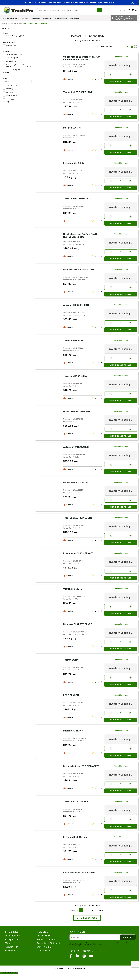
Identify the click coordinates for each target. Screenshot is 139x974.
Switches (9, 61)
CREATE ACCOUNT (61, 18)
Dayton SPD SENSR (73, 730)
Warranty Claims (45, 947)
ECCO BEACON (71, 695)
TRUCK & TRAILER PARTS (10, 18)
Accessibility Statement (48, 943)
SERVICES (25, 18)
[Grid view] (135, 46)
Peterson (9, 89)
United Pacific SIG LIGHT (75, 482)
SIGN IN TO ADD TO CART (120, 81)
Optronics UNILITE (72, 589)
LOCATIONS (36, 18)
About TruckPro (12, 936)
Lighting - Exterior (11, 54)
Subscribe (128, 937)
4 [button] (92, 910)
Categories (6, 51)
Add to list (98, 79)
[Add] (130, 74)
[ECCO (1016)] (4, 99)
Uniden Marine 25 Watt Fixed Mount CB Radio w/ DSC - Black (81, 58)
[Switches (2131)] (4, 61)
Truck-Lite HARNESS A (75, 376)
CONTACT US (74, 18)
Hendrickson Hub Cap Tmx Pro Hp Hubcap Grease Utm (80, 235)
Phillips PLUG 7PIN (72, 127)
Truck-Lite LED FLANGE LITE (77, 518)
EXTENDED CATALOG (87, 918)
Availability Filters (9, 42)
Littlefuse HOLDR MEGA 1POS (78, 269)
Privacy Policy (43, 936)
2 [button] (84, 910)
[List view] (132, 46)
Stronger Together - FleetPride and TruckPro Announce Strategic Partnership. (69, 2)
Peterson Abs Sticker (74, 163)
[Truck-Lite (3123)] (4, 85)
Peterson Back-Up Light (75, 837)
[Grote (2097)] (4, 92)
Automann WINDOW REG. (76, 447)
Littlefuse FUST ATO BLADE (77, 624)
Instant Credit (11, 947)
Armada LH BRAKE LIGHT (76, 305)
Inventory (6, 33)
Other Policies (43, 950)
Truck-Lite (9, 85)
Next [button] (101, 910)
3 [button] (88, 910)
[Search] (99, 10)
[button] (123, 10)
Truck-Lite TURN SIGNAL (76, 801)
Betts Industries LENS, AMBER (79, 872)
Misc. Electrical (11, 70)
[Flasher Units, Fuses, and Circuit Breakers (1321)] (4, 65)
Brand (5, 78)
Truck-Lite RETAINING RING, (77, 198)
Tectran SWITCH (71, 659)
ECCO (7, 99)
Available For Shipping (13, 36)
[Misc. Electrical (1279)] (4, 70)
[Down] (128, 46)
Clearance (9, 45)
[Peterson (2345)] (4, 89)
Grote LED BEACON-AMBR (76, 411)
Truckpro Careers (13, 939)
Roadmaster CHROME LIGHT (78, 553)
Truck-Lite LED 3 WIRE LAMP (78, 92)
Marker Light (10, 58)
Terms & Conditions (46, 939)
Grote (7, 92)
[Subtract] (111, 74)
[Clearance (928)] (4, 45)
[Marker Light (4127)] (4, 58)
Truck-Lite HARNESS (74, 340)
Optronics (9, 96)
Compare (69, 79)
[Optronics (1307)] (4, 96)
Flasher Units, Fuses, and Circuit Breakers (16, 65)
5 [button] (95, 910)
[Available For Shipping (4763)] (4, 36)
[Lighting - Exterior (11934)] (4, 54)
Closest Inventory (121, 56)
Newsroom (10, 950)
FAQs (7, 943)
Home (4, 23)
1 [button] (81, 910)
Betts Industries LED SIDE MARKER (81, 766)
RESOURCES (47, 18)
